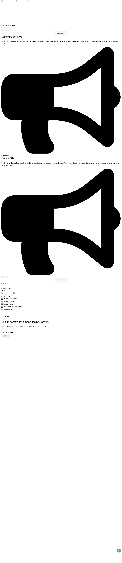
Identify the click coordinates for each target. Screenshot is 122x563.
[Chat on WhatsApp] (119, 550)
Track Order (61, 280)
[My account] (2, 286)
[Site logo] (8, 2)
